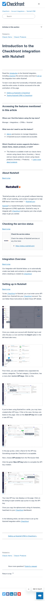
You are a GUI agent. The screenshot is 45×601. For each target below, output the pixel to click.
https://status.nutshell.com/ (25, 246)
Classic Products (20, 37)
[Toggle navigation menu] (39, 4)
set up (39, 76)
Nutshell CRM (31, 11)
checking (12, 76)
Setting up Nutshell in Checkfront (18, 93)
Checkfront (5, 11)
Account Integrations (17, 11)
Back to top (6, 178)
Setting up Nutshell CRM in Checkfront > (22, 536)
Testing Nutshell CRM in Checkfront (19, 95)
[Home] (13, 4)
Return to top (7, 573)
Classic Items (7, 37)
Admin (9, 134)
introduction (14, 73)
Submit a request (31, 566)
